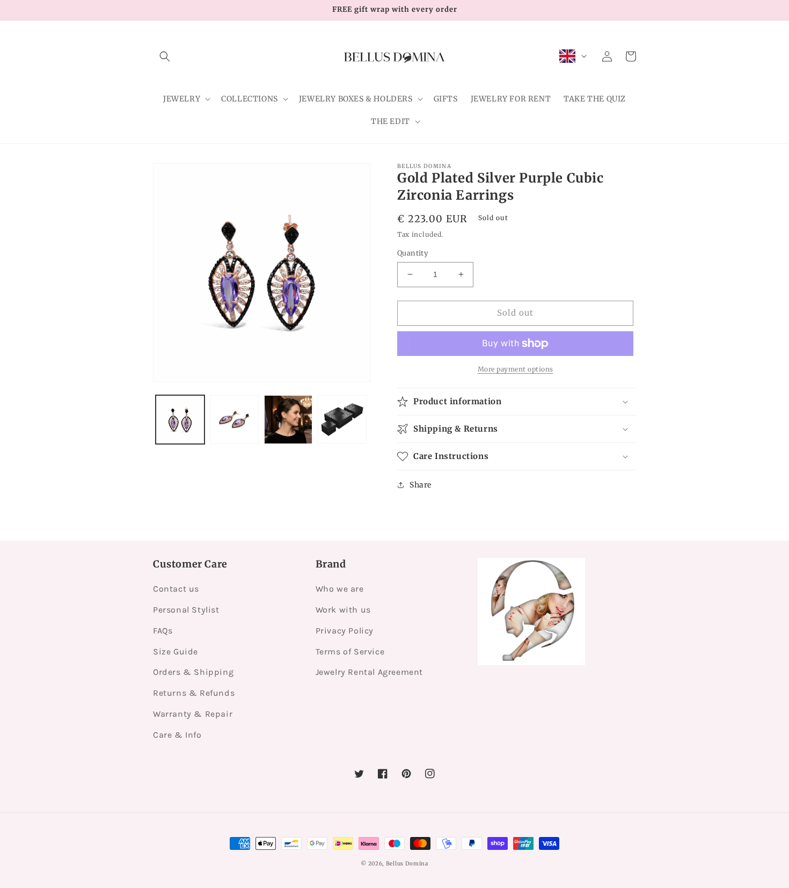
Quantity (412, 253)
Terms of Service (350, 651)
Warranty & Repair (192, 714)
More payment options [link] (515, 369)
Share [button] (421, 485)
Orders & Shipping (193, 672)
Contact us (176, 589)
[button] (165, 56)
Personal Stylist (186, 610)
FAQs (162, 630)
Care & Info (177, 735)
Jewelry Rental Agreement (369, 672)
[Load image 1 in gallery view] (180, 419)
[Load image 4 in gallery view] (342, 419)
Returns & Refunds (194, 693)
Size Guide (175, 651)
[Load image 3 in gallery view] (288, 419)
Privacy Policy (345, 630)
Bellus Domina (407, 863)
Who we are (340, 589)
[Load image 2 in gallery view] (234, 419)
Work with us (343, 610)
